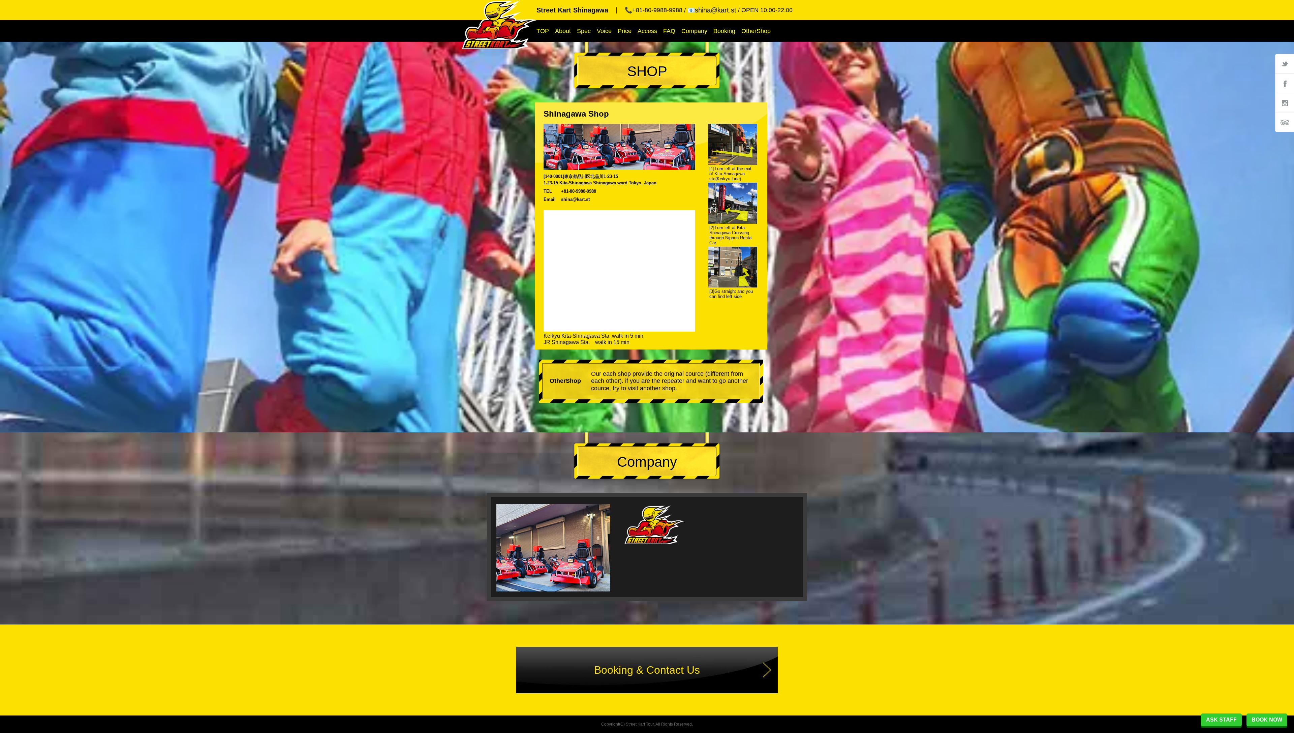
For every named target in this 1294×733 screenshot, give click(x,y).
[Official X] (1284, 63)
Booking (724, 31)
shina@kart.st (575, 199)
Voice (604, 31)
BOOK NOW (1267, 720)
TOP (542, 31)
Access (647, 31)
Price (624, 31)
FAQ (669, 31)
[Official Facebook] (1284, 83)
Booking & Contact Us (647, 670)
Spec (584, 31)
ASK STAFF (1221, 720)
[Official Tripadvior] (1284, 122)
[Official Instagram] (1284, 103)
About (563, 31)
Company (694, 31)
